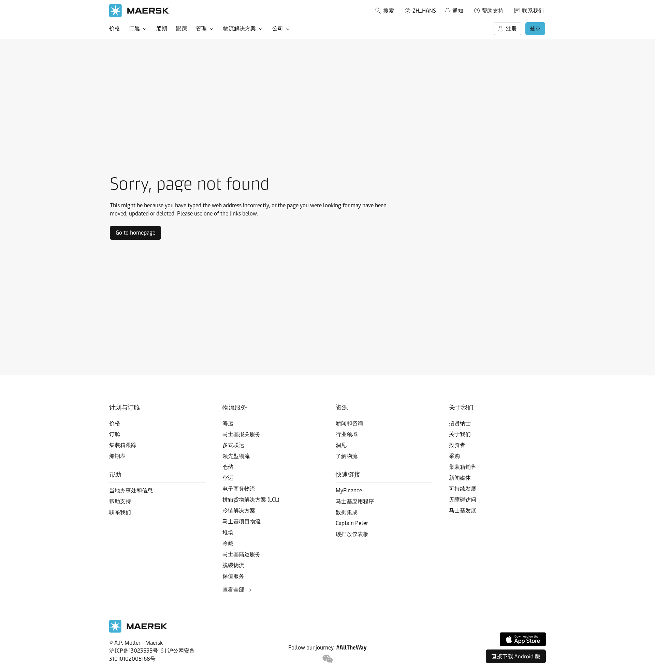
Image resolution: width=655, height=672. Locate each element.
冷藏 (227, 543)
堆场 (227, 532)
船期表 (117, 456)
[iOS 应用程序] (523, 639)
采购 (454, 456)
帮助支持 (493, 11)
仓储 (227, 467)
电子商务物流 (238, 489)
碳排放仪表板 (352, 534)
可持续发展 (462, 489)
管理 (201, 28)
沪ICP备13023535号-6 (136, 650)
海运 (227, 423)
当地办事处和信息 (131, 490)
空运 (227, 478)
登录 (535, 28)
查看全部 (233, 589)
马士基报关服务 (241, 434)
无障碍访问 (462, 499)
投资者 (457, 445)
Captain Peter (352, 523)
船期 (161, 28)
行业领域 (347, 434)
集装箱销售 (462, 467)
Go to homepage (135, 232)
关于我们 (460, 434)
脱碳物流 (233, 565)
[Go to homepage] (139, 10)
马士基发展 (462, 510)
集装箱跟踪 (122, 445)
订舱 (134, 28)
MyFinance (349, 490)
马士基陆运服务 (241, 554)
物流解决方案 (239, 28)
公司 (277, 28)
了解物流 (347, 456)
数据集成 (347, 512)
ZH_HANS (424, 11)
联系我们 (533, 11)
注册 (511, 28)
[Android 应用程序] (516, 656)
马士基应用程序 (355, 501)
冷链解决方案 (238, 510)
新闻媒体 (460, 478)
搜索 (388, 11)
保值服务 (233, 576)
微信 (327, 659)
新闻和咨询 (349, 423)
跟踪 (181, 28)
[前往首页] (138, 631)
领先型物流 (236, 456)
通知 (453, 9)
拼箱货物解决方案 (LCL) (250, 499)
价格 (114, 28)
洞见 (341, 445)
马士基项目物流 (241, 521)
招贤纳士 (460, 423)
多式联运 (233, 445)
